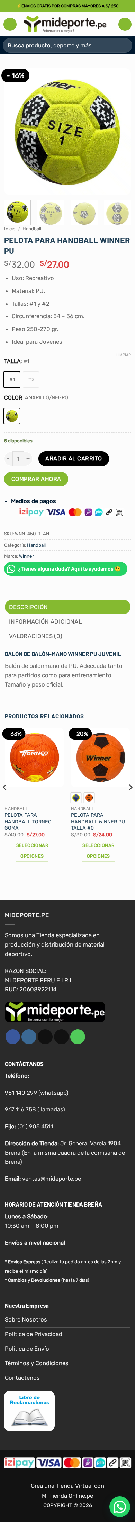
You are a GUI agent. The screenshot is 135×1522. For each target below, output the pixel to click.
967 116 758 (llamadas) (35, 1109)
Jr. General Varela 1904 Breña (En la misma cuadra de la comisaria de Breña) (65, 1152)
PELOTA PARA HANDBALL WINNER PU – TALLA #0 (100, 821)
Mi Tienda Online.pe (67, 1495)
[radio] (12, 379)
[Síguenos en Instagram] (28, 1036)
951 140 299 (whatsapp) (37, 1092)
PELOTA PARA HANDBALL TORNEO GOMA (28, 821)
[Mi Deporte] (65, 24)
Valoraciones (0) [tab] (35, 636)
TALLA (12, 361)
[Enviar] (124, 45)
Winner (26, 556)
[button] (10, 24)
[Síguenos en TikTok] (45, 1036)
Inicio (10, 228)
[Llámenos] (77, 1036)
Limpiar (123, 355)
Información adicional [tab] (45, 621)
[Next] (119, 131)
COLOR (13, 397)
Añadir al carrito (73, 458)
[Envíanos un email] (61, 1036)
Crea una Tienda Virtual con (67, 1485)
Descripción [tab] (28, 606)
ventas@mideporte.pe (51, 1178)
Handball (31, 228)
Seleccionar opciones (32, 851)
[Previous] (15, 131)
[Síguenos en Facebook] (13, 1036)
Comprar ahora (36, 479)
